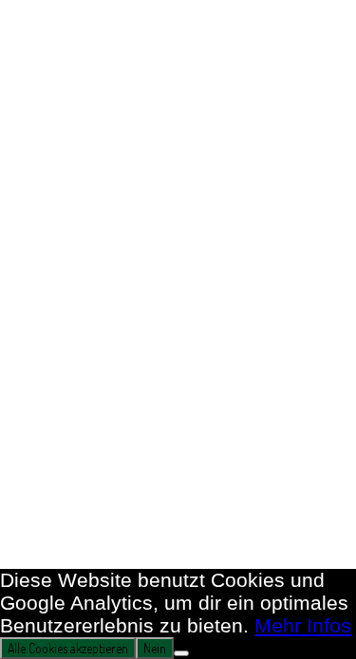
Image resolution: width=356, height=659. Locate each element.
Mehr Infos (302, 625)
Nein (154, 648)
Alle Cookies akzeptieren (68, 648)
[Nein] (181, 653)
